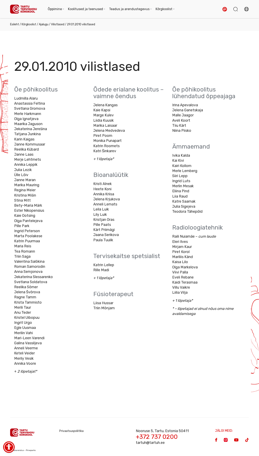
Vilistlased (57, 24)
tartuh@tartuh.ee (150, 442)
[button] (224, 9)
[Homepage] (25, 9)
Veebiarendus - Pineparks (23, 450)
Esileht (14, 24)
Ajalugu (43, 24)
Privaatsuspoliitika (71, 431)
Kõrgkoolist (29, 24)
